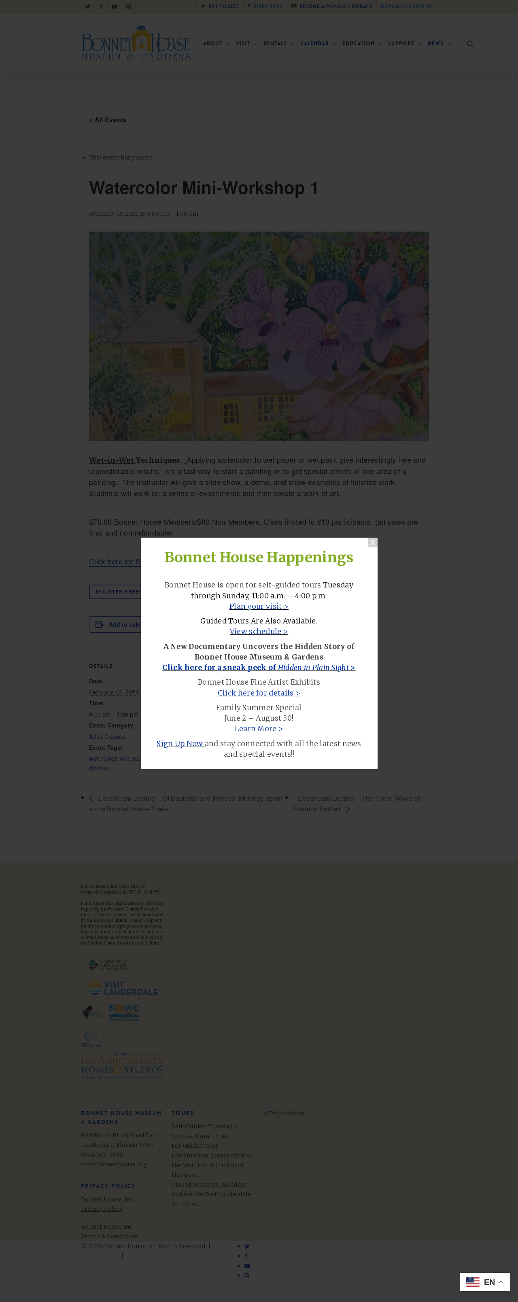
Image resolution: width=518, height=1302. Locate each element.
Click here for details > (259, 693)
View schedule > (259, 631)
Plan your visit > (259, 606)
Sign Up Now (180, 743)
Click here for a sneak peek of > (258, 667)
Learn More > (259, 728)
